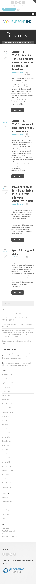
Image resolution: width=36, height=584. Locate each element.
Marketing (5, 510)
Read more (17, 110)
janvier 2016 (6, 437)
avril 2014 (5, 479)
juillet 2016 (5, 416)
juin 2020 (5, 379)
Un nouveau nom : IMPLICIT (12, 314)
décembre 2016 (7, 404)
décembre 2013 (7, 483)
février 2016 (6, 433)
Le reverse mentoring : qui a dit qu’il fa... (18, 361)
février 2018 (6, 387)
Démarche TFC (7, 501)
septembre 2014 (7, 470)
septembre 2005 (7, 487)
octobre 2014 (6, 466)
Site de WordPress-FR (9, 536)
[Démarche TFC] (18, 21)
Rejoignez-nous (9, 9)
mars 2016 (5, 429)
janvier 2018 (6, 391)
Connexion (5, 528)
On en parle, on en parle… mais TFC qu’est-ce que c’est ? (17, 325)
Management (6, 506)
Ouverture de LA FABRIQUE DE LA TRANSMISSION (14, 319)
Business (20, 72)
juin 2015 (5, 449)
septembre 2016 (7, 412)
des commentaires (10, 534)
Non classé (5, 514)
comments (26, 74)
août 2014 (5, 474)
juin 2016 (5, 420)
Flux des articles (9, 531)
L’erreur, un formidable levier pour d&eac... (19, 354)
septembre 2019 (7, 383)
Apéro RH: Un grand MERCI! (22, 252)
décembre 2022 (7, 375)
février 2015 (6, 458)
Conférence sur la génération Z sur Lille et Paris (16, 342)
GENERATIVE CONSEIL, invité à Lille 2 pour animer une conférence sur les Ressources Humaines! (22, 60)
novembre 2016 (7, 408)
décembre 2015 (7, 441)
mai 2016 (5, 424)
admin (13, 72)
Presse (4, 518)
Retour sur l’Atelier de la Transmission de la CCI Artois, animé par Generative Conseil (22, 194)
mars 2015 (5, 454)
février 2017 (6, 395)
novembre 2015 (7, 445)
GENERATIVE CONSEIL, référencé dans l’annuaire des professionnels (22, 126)
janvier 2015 (6, 462)
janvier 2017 (6, 399)
